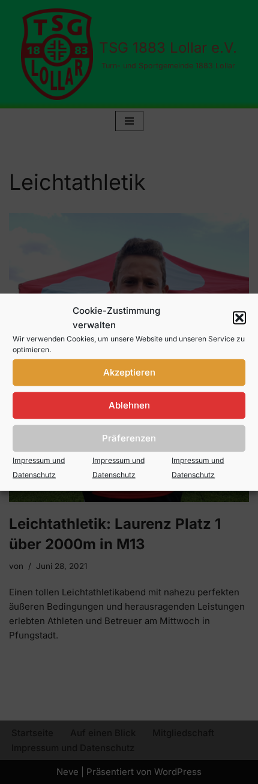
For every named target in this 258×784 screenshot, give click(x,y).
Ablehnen (129, 405)
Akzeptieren (129, 372)
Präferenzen (129, 438)
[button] (239, 317)
